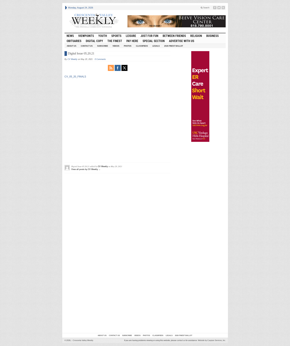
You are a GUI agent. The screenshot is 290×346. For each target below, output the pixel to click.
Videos (116, 46)
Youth (102, 36)
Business (212, 36)
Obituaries (74, 41)
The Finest (114, 41)
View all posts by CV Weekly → (85, 169)
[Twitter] (219, 7)
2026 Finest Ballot (173, 46)
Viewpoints (86, 36)
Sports (116, 36)
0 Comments (100, 59)
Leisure (131, 36)
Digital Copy (94, 41)
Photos (127, 46)
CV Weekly (72, 59)
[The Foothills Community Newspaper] (93, 20)
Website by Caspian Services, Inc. (212, 340)
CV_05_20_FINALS (75, 76)
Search (206, 8)
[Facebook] (215, 7)
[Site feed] (223, 7)
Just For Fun (149, 36)
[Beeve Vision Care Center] (176, 21)
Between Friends (174, 36)
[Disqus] (117, 213)
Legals (156, 46)
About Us (71, 46)
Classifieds (142, 46)
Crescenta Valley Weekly (82, 340)
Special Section (154, 41)
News (70, 36)
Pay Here (132, 41)
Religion (196, 36)
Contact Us (87, 46)
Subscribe (102, 46)
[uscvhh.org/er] (200, 96)
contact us (181, 340)
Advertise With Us (181, 41)
